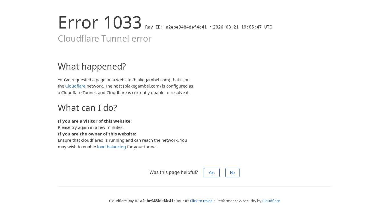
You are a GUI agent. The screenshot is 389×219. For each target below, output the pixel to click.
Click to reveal (201, 200)
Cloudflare (75, 86)
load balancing (111, 146)
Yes (211, 173)
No (232, 173)
